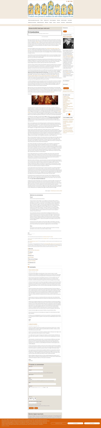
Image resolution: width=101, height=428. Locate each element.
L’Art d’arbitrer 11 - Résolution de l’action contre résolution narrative (68, 122)
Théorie (41, 20)
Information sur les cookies (5, 425)
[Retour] (52, 236)
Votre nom (30, 366)
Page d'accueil (31, 374)
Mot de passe (65, 84)
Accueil (29, 25)
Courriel (30, 370)
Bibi (29, 264)
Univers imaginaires (53, 20)
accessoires (37, 250)
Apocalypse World (45, 238)
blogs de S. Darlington (32, 260)
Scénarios (58, 20)
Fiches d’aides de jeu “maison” (34, 241)
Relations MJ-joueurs (40, 22)
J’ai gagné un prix (66, 96)
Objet (29, 382)
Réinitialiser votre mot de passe (68, 91)
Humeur (54, 22)
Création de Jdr (46, 20)
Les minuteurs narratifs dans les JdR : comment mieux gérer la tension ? (68, 131)
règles (29, 250)
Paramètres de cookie (58, 423)
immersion (33, 250)
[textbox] (45, 392)
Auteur (30, 378)
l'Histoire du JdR (70, 56)
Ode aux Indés (65, 105)
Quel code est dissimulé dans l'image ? (35, 401)
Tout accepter (92, 423)
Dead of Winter (47, 75)
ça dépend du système (33, 324)
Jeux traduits (70, 20)
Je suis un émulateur (66, 97)
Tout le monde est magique (67, 103)
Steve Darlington (31, 257)
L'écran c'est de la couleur (33, 269)
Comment (30, 386)
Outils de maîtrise (64, 20)
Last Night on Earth (54, 75)
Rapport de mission (66, 104)
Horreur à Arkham (31, 75)
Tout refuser (75, 423)
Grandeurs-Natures (69, 22)
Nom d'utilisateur (66, 80)
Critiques (50, 22)
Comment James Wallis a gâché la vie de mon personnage (52, 243)
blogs (67, 71)
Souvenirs (58, 22)
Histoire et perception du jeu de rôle (33, 20)
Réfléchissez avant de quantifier (68, 119)
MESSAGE (68, 73)
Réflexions (46, 22)
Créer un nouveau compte (67, 89)
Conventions (63, 22)
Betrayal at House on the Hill (39, 75)
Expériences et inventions (32, 22)
